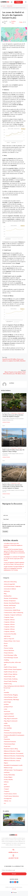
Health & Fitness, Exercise (10, 667)
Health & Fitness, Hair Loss (10, 672)
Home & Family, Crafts (9, 676)
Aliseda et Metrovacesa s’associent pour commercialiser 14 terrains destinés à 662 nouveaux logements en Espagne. (12, 486)
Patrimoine (6, 730)
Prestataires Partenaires (10, 741)
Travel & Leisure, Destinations (11, 796)
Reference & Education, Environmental (13, 753)
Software (6, 782)
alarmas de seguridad (9, 584)
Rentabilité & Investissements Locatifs (13, 765)
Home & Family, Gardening (10, 679)
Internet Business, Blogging (11, 695)
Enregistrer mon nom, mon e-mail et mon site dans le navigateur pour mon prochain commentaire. (13, 526)
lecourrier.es (7, 711)
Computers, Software (9, 619)
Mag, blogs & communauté (10, 718)
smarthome (6, 772)
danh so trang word (9, 638)
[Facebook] (11, 882)
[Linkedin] (17, 882)
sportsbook (7, 786)
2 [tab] (15, 828)
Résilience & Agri (21, 413)
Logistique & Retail (8, 714)
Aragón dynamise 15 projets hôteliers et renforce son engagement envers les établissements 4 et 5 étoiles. (14, 568)
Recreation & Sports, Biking (11, 748)
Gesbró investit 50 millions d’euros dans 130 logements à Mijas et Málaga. (13, 450)
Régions (6, 763)
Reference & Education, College (12, 751)
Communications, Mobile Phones (12, 610)
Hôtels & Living (8, 683)
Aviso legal (14, 889)
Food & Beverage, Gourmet (11, 657)
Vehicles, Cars (7, 801)
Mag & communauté (9, 716)
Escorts (6, 643)
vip (5, 803)
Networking (7, 725)
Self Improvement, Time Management (13, 770)
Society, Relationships (9, 775)
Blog (5, 593)
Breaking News (9, 6)
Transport (6, 789)
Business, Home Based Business (11, 603)
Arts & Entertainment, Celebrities (12, 586)
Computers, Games (8, 617)
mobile (5, 723)
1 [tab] (13, 828)
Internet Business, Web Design (11, 699)
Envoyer (14, 874)
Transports (6, 791)
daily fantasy (7, 636)
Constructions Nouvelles (10, 634)
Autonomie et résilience (10, 589)
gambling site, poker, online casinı (12, 662)
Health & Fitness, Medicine (10, 674)
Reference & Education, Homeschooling (14, 756)
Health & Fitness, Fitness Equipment (13, 669)
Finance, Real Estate (9, 650)
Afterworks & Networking (10, 582)
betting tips (7, 591)
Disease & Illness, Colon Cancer (12, 641)
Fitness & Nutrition (8, 653)
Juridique (6, 704)
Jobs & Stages (7, 702)
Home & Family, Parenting (10, 681)
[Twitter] (13, 882)
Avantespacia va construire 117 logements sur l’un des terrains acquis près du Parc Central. (14, 558)
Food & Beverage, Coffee (10, 655)
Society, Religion (8, 777)
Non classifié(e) (8, 728)
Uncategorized (7, 798)
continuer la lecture (6, 422)
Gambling (6, 660)
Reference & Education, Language (12, 758)
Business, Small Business (10, 605)
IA (4, 690)
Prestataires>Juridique (9, 744)
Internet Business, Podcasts (10, 697)
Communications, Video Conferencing (13, 612)
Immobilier (6, 692)
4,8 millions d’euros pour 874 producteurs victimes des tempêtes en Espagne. (12, 415)
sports (5, 784)
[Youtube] (15, 882)
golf (5, 664)
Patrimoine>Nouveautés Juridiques (12, 733)
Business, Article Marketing (10, 598)
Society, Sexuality (8, 779)
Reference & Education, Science (12, 760)
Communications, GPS (9, 608)
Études (21, 22)
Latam (5, 709)
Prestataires (7, 739)
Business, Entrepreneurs (10, 600)
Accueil (4, 6)
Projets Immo (20, 448)
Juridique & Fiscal (8, 706)
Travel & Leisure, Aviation (10, 794)
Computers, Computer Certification (13, 615)
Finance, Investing (8, 648)
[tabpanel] (14, 820)
